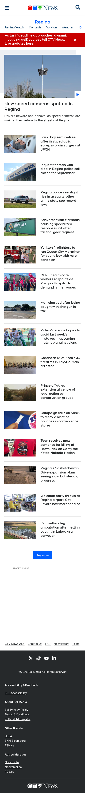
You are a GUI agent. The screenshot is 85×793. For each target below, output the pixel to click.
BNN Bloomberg (15, 740)
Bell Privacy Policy (16, 709)
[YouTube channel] (46, 658)
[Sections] (7, 8)
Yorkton (51, 27)
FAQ (48, 643)
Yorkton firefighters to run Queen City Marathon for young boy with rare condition (60, 254)
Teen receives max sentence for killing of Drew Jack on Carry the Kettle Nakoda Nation (59, 447)
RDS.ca (9, 771)
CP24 (8, 736)
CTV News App (15, 643)
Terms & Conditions (17, 714)
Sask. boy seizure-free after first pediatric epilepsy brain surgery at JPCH (60, 143)
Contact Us (35, 643)
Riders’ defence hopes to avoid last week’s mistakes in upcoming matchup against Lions (60, 336)
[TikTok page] (38, 658)
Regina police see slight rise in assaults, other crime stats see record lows (59, 198)
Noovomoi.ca (13, 767)
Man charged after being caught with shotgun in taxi (60, 307)
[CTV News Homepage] (43, 8)
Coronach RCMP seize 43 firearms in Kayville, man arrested (60, 362)
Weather (68, 27)
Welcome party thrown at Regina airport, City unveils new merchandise (60, 500)
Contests (35, 27)
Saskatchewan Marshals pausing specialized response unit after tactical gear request (60, 226)
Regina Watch (14, 27)
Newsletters (61, 643)
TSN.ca (9, 745)
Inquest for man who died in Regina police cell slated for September (60, 169)
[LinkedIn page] (54, 658)
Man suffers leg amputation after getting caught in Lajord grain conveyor (60, 529)
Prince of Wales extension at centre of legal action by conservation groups (58, 392)
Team (75, 643)
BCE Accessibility (16, 693)
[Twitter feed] (30, 658)
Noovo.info (12, 762)
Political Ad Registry (17, 719)
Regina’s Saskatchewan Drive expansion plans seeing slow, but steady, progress (60, 474)
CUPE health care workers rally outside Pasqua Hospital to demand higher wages (58, 281)
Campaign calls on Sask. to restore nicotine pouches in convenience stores (60, 419)
